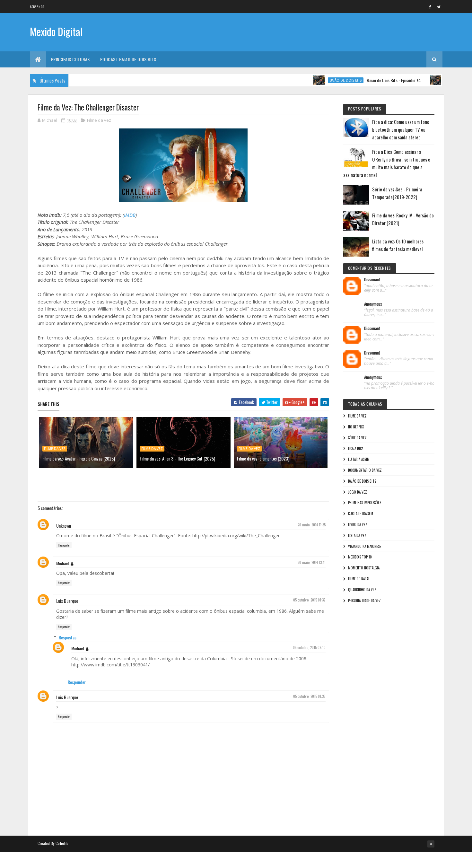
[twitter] (438, 6)
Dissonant (372, 279)
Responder (64, 545)
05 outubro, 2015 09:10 (309, 647)
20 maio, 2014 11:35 (312, 524)
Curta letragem (360, 513)
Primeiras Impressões (364, 502)
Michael (62, 563)
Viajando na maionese (364, 546)
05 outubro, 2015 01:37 (309, 599)
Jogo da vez (357, 492)
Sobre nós (37, 6)
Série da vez (357, 437)
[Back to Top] (430, 844)
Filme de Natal (359, 578)
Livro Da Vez (357, 524)
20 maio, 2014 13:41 (312, 562)
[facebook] (430, 6)
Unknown (63, 525)
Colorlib (62, 843)
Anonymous (373, 304)
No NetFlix (356, 426)
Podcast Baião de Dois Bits (128, 59)
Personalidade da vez (364, 600)
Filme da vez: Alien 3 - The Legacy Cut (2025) (177, 458)
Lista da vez (357, 535)
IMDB (129, 215)
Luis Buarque (67, 600)
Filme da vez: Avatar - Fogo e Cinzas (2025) (78, 458)
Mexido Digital (56, 31)
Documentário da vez (365, 470)
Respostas (67, 637)
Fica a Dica (355, 448)
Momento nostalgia (364, 567)
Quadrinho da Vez (362, 589)
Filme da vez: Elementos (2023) (263, 458)
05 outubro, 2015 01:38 (309, 696)
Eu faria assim (359, 459)
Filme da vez (99, 120)
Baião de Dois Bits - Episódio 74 (380, 80)
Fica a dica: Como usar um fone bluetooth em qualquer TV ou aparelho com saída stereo (400, 129)
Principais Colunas (70, 59)
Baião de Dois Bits (332, 80)
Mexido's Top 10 (360, 556)
